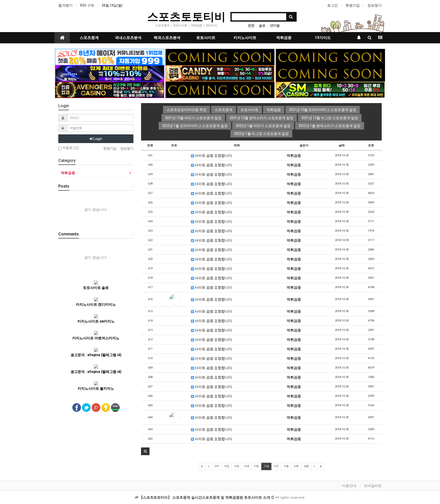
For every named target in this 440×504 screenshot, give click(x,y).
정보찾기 (374, 5)
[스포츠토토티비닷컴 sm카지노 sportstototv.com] (330, 90)
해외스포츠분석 (167, 37)
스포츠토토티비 (186, 16)
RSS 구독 (87, 5)
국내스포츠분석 (128, 37)
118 (286, 466)
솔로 (262, 25)
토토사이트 (205, 37)
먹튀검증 (284, 37)
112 (226, 466)
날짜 (342, 145)
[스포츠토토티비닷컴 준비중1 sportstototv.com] (220, 57)
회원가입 (353, 5)
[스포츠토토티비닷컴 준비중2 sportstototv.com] (330, 57)
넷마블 (275, 25)
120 (306, 466)
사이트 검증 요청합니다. (213, 155)
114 (246, 466)
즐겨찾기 (65, 5)
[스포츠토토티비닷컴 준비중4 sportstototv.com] (220, 90)
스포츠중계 (89, 37)
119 (296, 466)
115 (256, 466)
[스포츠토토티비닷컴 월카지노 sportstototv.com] (109, 73)
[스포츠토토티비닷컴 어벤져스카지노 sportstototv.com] (109, 90)
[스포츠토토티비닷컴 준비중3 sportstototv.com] (330, 73)
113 (236, 466)
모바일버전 (373, 486)
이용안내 (349, 486)
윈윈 (251, 25)
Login (97, 139)
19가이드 (323, 37)
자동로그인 (70, 148)
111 (216, 466)
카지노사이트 (244, 37)
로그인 (332, 5)
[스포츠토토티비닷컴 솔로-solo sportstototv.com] (109, 57)
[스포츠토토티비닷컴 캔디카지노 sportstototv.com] (220, 73)
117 (276, 466)
